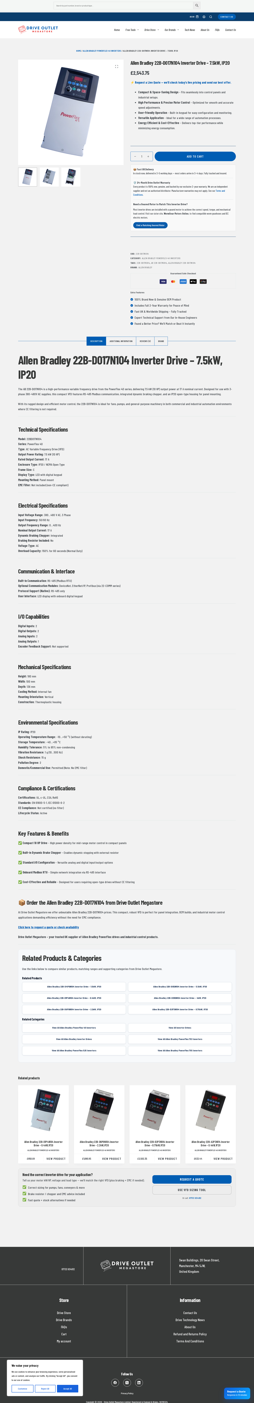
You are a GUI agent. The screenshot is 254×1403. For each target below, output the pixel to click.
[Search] (210, 17)
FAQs (217, 29)
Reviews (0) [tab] (145, 341)
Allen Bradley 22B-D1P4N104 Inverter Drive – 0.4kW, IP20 (43, 1143)
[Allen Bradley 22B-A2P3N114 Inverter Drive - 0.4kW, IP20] (210, 1110)
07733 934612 (195, 1198)
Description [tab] (96, 341)
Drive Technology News (190, 1320)
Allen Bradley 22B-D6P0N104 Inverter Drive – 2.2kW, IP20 (99, 1143)
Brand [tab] (161, 341)
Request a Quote (192, 1179)
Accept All (67, 1388)
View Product (56, 1159)
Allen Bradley (145, 267)
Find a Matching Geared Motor (150, 225)
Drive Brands (64, 1320)
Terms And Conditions (190, 1341)
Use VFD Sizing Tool (192, 1190)
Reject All (45, 1388)
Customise (22, 1388)
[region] (45, 1378)
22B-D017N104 (143, 262)
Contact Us (226, 16)
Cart (64, 1334)
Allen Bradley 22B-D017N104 (182, 262)
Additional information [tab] (121, 341)
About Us (205, 29)
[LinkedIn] (139, 1383)
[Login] (204, 17)
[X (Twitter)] (127, 1383)
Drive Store (150, 29)
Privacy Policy (127, 1393)
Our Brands (170, 29)
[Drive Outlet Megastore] (38, 29)
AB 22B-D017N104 (159, 262)
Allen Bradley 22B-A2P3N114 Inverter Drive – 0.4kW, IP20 (210, 1143)
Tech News (190, 29)
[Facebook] (115, 1383)
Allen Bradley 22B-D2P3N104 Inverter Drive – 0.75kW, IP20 (154, 1143)
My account (64, 1341)
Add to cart (195, 156)
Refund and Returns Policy (190, 1334)
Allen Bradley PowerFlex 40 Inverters (102, 50)
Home (117, 29)
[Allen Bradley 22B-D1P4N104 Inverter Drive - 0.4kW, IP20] (43, 1110)
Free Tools (130, 29)
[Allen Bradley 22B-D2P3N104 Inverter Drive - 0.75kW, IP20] (155, 1110)
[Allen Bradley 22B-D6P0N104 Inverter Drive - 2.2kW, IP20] (99, 1110)
